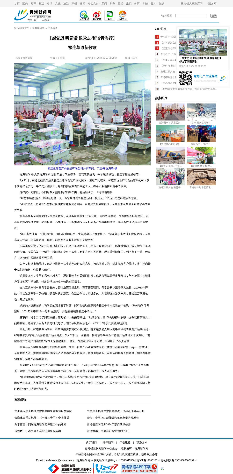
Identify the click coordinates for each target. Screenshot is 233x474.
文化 (58, 3)
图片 (153, 3)
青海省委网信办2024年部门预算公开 (109, 424)
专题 (145, 3)
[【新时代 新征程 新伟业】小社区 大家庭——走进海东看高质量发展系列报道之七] (201, 163)
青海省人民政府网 (192, 3)
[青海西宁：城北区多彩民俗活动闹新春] (170, 119)
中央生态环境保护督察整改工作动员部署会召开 (115, 411)
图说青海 (52, 28)
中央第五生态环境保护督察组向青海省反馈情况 (43, 411)
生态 (129, 3)
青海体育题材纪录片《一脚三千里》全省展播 (41, 417)
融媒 (161, 3)
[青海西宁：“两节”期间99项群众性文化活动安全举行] (201, 141)
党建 (41, 3)
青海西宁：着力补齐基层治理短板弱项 (37, 431)
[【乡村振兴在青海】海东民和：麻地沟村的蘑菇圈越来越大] (201, 119)
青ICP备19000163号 (148, 460)
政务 (112, 3)
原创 (74, 3)
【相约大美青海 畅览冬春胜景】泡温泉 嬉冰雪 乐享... (189, 89)
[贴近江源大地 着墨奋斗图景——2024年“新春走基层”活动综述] (170, 184)
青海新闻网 (38, 28)
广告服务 (125, 442)
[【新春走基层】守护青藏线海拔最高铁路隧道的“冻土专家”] (170, 163)
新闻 (104, 3)
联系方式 (141, 442)
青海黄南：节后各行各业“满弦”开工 (108, 431)
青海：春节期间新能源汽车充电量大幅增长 (113, 417)
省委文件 (93, 3)
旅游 (120, 3)
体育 (137, 3)
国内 (25, 3)
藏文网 (212, 3)
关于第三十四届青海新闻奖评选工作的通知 (40, 424)
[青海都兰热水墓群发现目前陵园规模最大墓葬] (201, 184)
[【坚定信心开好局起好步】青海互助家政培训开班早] (170, 141)
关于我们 (91, 442)
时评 (33, 3)
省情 (49, 3)
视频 (82, 3)
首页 (17, 3)
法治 (66, 3)
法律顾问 (108, 442)
